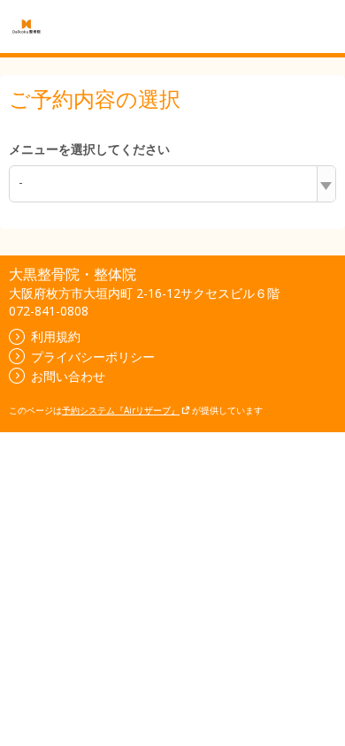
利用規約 (55, 336)
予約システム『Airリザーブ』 (121, 410)
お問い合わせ (68, 376)
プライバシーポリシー (93, 356)
